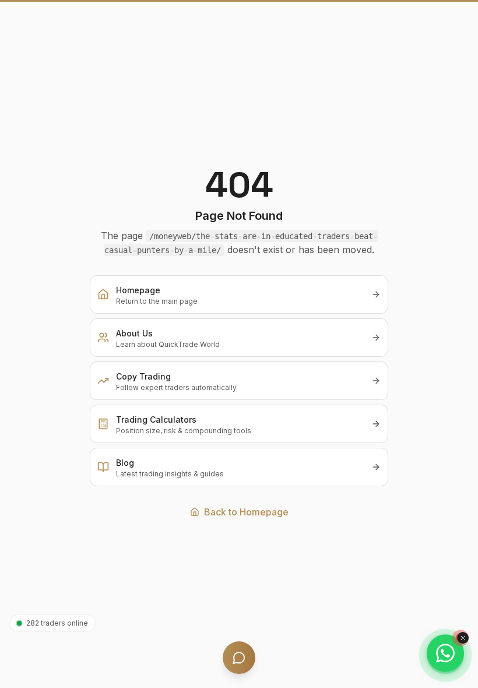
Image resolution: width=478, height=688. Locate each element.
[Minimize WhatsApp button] (463, 638)
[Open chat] (239, 657)
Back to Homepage (246, 512)
